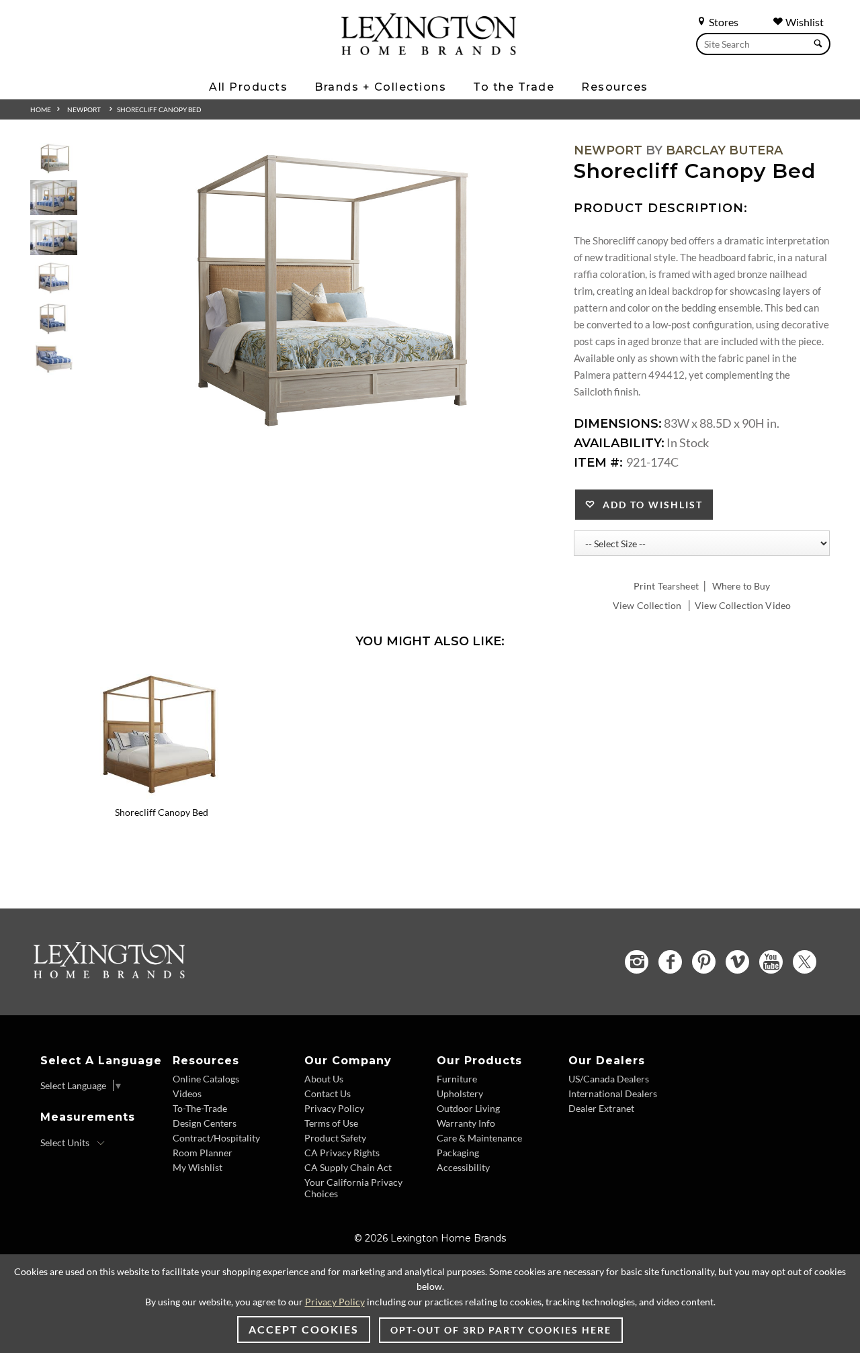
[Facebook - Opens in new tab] (670, 962)
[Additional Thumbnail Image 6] (53, 359)
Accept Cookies (304, 1329)
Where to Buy (741, 586)
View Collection (647, 605)
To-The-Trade (200, 1108)
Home (40, 109)
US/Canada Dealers (608, 1078)
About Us (323, 1078)
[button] (252, 677)
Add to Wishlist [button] (649, 504)
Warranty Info (466, 1123)
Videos (187, 1093)
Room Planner (202, 1152)
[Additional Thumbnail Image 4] (53, 278)
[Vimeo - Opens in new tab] (737, 962)
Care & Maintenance (479, 1138)
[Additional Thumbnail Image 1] (53, 159)
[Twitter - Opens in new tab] (804, 962)
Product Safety (335, 1138)
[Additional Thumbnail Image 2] (53, 198)
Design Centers (204, 1123)
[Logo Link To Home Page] (428, 50)
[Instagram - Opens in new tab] (636, 962)
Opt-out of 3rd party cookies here (500, 1330)
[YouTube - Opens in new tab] (771, 962)
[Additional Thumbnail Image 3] (53, 238)
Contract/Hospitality (216, 1138)
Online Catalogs (206, 1078)
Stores (722, 21)
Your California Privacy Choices (353, 1187)
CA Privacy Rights (342, 1152)
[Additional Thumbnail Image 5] (53, 319)
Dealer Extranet (601, 1108)
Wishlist (803, 21)
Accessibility (463, 1167)
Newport (84, 109)
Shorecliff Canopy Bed (159, 109)
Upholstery (460, 1093)
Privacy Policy (334, 1108)
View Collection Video (743, 605)
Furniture (457, 1078)
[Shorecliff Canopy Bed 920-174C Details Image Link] (161, 794)
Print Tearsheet (666, 586)
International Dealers (612, 1093)
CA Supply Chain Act (348, 1167)
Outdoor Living (468, 1108)
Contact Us (327, 1093)
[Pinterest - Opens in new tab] (704, 962)
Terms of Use (331, 1123)
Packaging (458, 1152)
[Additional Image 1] (320, 292)
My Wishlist (197, 1167)
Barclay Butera (724, 150)
